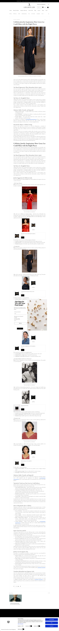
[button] (20, 328)
